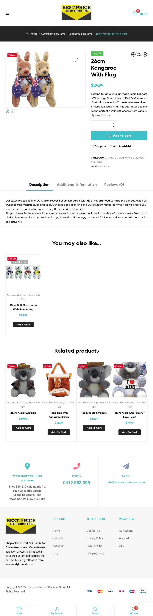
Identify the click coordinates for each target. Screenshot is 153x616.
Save (13, 55)
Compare (100, 146)
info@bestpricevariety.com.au (126, 482)
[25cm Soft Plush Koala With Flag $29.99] (134, 54)
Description (39, 184)
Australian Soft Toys (53, 33)
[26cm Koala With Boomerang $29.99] (144, 54)
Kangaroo (102, 166)
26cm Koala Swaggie (23, 412)
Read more (23, 324)
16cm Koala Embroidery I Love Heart (129, 415)
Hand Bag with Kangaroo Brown (59, 415)
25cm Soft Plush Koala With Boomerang (23, 307)
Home (33, 33)
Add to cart (122, 135)
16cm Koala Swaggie (94, 412)
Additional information (77, 184)
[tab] (39, 186)
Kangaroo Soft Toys (80, 33)
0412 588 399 (76, 482)
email (126, 475)
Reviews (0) (114, 184)
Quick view (27, 274)
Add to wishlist (122, 146)
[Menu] (15, 13)
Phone (76, 475)
